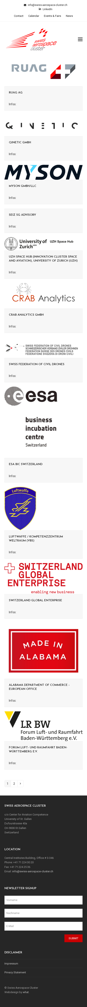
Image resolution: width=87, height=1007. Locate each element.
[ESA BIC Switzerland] (30, 422)
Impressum (11, 963)
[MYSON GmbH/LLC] (43, 172)
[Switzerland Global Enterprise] (43, 578)
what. (26, 992)
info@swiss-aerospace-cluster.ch (47, 5)
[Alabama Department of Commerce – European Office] (43, 650)
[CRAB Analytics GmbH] (43, 295)
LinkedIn (47, 9)
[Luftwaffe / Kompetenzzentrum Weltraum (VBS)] (20, 508)
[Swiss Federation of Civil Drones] (43, 347)
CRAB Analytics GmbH (26, 315)
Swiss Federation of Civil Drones (36, 364)
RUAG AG (16, 92)
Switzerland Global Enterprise (35, 600)
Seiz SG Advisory (22, 215)
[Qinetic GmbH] (43, 125)
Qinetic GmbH (20, 142)
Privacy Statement (15, 972)
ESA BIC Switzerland (25, 464)
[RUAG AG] (43, 71)
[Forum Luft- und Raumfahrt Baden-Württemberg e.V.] (43, 726)
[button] (80, 39)
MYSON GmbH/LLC (22, 186)
